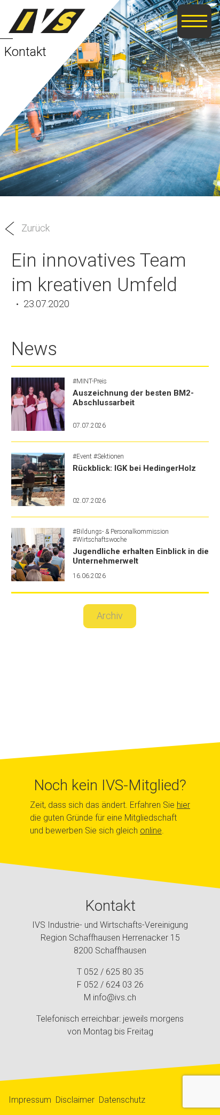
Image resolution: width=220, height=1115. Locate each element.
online (151, 830)
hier (183, 805)
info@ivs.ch (114, 997)
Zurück (35, 228)
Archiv (110, 615)
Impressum (30, 1100)
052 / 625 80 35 (114, 972)
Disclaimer (75, 1100)
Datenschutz (122, 1100)
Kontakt (25, 51)
